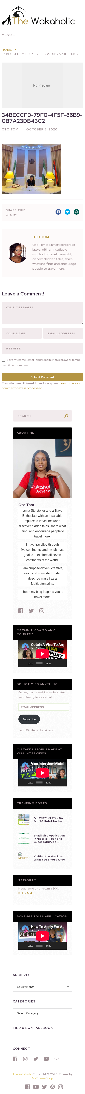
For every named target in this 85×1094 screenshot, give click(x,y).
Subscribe (29, 719)
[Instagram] (26, 1059)
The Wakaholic (22, 1074)
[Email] (57, 1059)
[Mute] (55, 663)
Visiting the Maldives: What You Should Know (49, 858)
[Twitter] (36, 1059)
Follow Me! (25, 893)
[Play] (24, 663)
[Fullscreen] (61, 663)
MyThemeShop (42, 1078)
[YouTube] (47, 1059)
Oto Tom (10, 129)
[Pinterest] (52, 1087)
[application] (42, 653)
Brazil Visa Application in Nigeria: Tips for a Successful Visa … (49, 838)
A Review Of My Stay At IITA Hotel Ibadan (48, 819)
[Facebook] (16, 1059)
